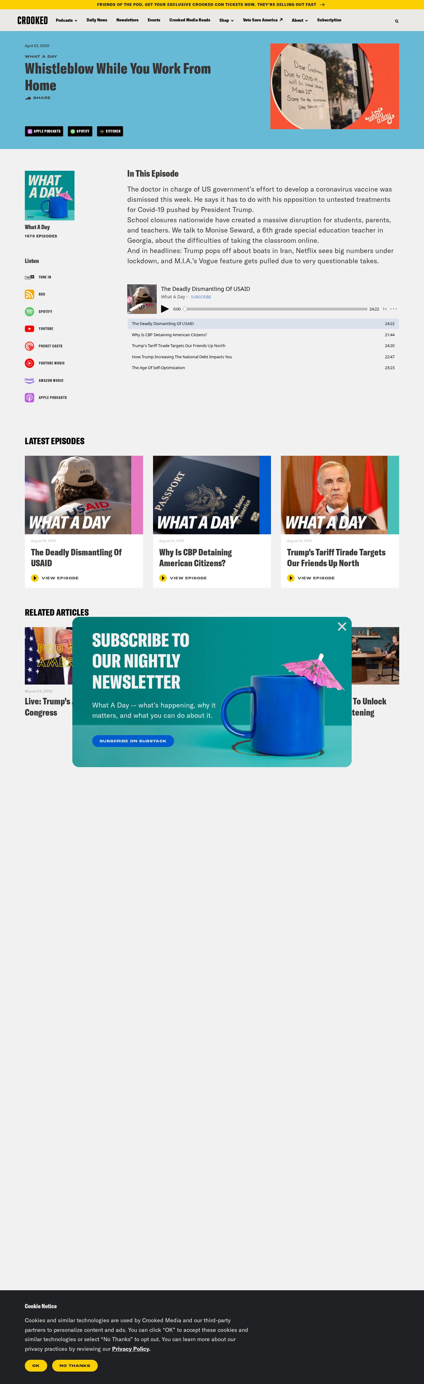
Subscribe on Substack (133, 741)
